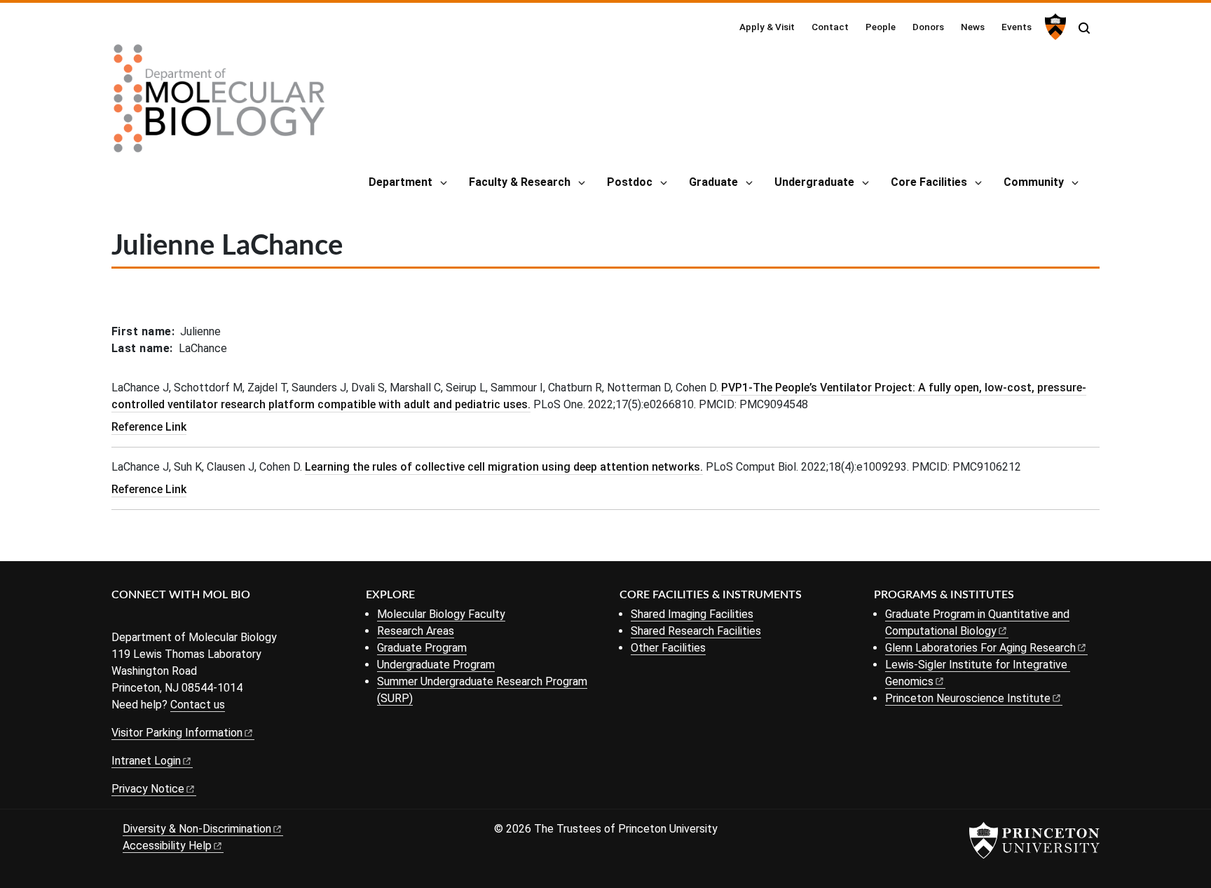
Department (400, 182)
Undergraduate (814, 182)
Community (1034, 182)
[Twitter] (141, 618)
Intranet (146, 760)
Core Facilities (929, 182)
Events (1016, 26)
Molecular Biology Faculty (441, 614)
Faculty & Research (519, 182)
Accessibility (167, 845)
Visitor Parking (176, 732)
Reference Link (148, 426)
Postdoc (629, 182)
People (881, 26)
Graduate (713, 182)
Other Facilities (668, 647)
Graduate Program (422, 647)
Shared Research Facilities (696, 631)
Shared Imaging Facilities (692, 614)
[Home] (219, 104)
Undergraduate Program (436, 664)
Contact (830, 26)
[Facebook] (120, 618)
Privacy (147, 788)
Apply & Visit (767, 26)
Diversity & (197, 828)
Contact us (197, 704)
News (973, 26)
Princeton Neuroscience (968, 698)
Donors (928, 26)
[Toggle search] (1084, 28)
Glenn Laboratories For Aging (980, 647)
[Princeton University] (1053, 26)
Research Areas (415, 631)
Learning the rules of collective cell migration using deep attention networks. (504, 466)
